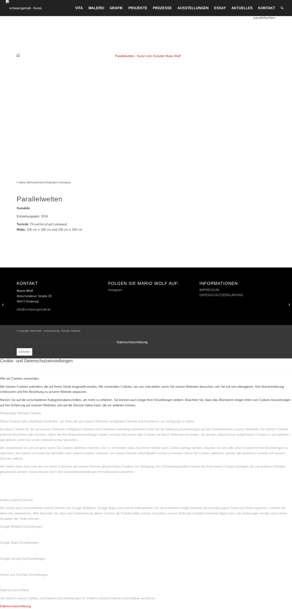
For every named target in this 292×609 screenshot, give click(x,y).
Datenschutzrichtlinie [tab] (14, 590)
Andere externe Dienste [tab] (16, 500)
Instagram (115, 290)
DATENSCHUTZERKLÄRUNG (221, 295)
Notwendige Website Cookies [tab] (20, 413)
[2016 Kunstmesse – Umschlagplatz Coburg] (288, 304)
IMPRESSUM (209, 290)
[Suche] (282, 8)
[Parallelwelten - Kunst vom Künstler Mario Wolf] (146, 116)
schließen (24, 351)
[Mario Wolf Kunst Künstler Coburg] (30, 8)
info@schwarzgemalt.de (33, 309)
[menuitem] (79, 8)
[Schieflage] (3, 304)
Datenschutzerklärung (132, 342)
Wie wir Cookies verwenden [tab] (19, 378)
